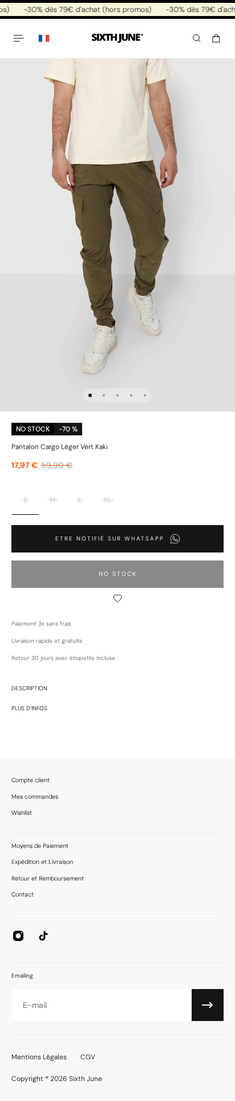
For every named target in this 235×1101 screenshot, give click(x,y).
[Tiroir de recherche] (196, 38)
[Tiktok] (43, 935)
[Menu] (20, 38)
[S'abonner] (208, 1005)
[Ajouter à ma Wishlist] (117, 598)
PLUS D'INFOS (29, 708)
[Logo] (117, 38)
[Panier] (216, 38)
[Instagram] (18, 935)
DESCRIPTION (29, 688)
